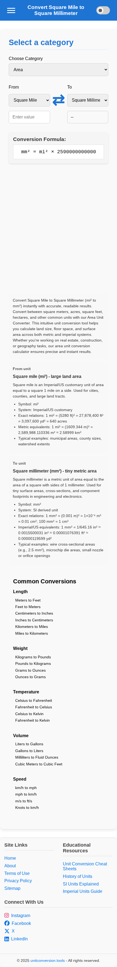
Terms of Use (17, 873)
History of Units (77, 876)
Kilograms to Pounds (33, 657)
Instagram (20, 915)
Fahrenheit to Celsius (33, 707)
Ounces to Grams (30, 677)
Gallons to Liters (29, 751)
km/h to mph (26, 788)
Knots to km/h (27, 807)
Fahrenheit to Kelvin (32, 720)
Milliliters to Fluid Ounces (36, 757)
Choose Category (26, 58)
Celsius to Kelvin (29, 714)
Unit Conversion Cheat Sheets (85, 866)
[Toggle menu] (11, 10)
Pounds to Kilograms (33, 663)
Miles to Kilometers (31, 633)
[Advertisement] (58, 228)
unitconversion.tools (47, 960)
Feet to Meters (28, 607)
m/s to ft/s (23, 801)
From (14, 87)
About (10, 865)
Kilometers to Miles (31, 626)
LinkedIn (19, 939)
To (69, 87)
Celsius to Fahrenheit (33, 700)
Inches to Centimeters (34, 620)
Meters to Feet (28, 600)
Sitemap (12, 888)
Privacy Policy (18, 880)
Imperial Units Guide (82, 891)
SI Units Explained (81, 884)
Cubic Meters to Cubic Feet (38, 764)
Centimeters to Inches (34, 613)
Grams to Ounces (30, 670)
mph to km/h (26, 794)
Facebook (21, 923)
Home (10, 858)
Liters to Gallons (29, 744)
